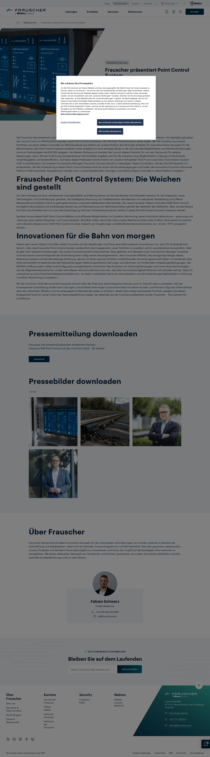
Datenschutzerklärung (70, 114)
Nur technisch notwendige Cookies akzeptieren (120, 122)
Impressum (84, 114)
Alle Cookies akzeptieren (110, 131)
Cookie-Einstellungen (70, 122)
